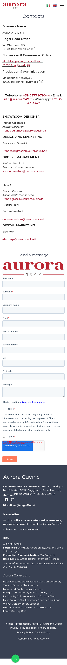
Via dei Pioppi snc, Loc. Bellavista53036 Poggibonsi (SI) (22, 63)
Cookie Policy (42, 632)
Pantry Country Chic (14, 611)
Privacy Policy (17, 627)
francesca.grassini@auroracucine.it (24, 151)
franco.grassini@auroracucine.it (22, 199)
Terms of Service (40, 627)
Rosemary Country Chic (39, 600)
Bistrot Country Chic (41, 592)
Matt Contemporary (40, 607)
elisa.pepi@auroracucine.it (19, 239)
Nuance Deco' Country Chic (39, 596)
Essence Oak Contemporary (44, 581)
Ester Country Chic (14, 600)
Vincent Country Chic (15, 585)
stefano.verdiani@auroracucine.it (23, 171)
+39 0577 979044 (36, 95)
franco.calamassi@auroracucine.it (24, 130)
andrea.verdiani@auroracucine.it (23, 219)
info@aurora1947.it (18, 99)
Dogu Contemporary (15, 581)
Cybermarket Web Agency (33, 638)
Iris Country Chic (12, 596)
